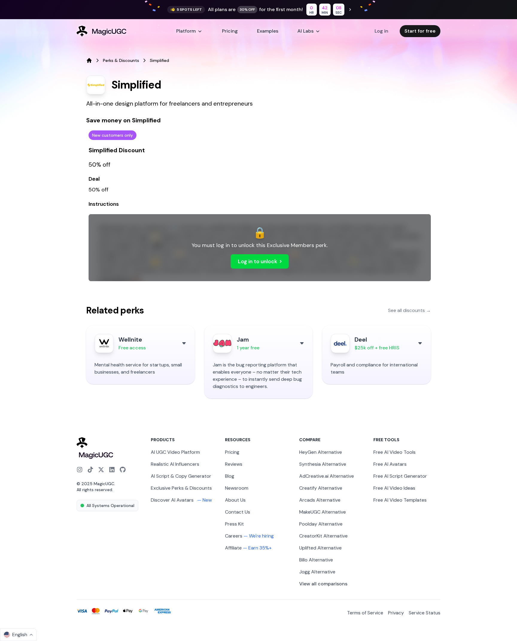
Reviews (233, 464)
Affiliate (233, 548)
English (19, 634)
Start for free (420, 31)
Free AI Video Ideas (394, 488)
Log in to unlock (257, 261)
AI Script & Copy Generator (181, 476)
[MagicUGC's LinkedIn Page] (112, 470)
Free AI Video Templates (400, 500)
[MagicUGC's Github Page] (123, 470)
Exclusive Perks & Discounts (181, 488)
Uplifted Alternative (320, 548)
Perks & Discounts (121, 60)
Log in (381, 31)
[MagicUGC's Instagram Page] (80, 470)
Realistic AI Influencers (175, 464)
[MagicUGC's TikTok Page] (90, 470)
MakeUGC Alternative (322, 512)
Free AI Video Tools (394, 452)
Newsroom (236, 488)
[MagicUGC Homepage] (110, 449)
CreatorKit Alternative (323, 536)
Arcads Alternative (319, 500)
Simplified (159, 60)
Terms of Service (365, 613)
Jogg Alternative (317, 572)
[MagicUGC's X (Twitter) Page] (101, 470)
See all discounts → (409, 310)
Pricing (230, 31)
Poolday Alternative (321, 524)
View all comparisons (323, 584)
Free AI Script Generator (400, 476)
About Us (235, 500)
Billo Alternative (316, 560)
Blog (229, 476)
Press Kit (234, 524)
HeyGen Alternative (320, 452)
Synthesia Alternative (322, 464)
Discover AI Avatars (181, 500)
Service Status (424, 613)
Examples (267, 31)
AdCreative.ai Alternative (326, 476)
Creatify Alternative (320, 488)
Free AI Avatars (390, 464)
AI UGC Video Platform (175, 452)
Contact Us (237, 512)
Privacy (396, 613)
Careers (233, 536)
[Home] (89, 60)
